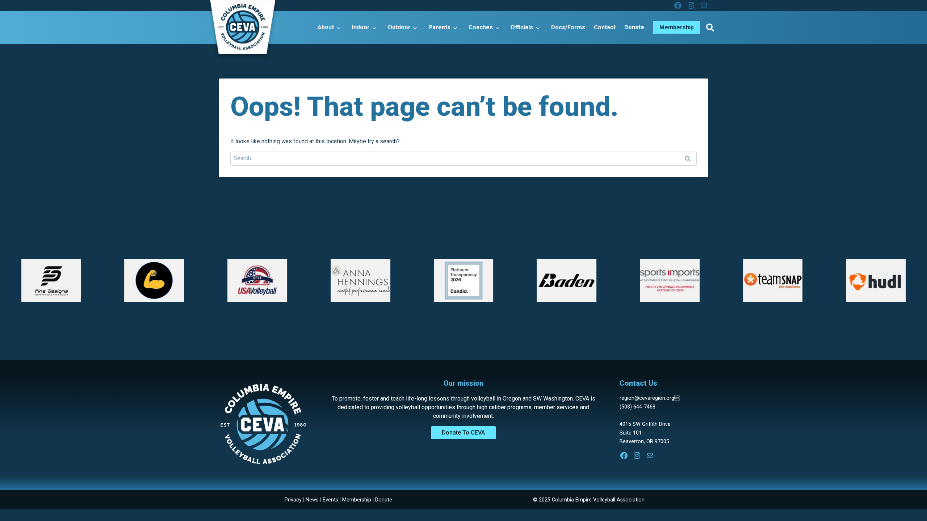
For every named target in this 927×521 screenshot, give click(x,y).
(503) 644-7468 (637, 407)
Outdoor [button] (399, 27)
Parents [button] (439, 27)
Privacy (293, 500)
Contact (605, 27)
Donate (634, 27)
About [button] (326, 27)
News (312, 500)
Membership (356, 500)
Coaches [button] (481, 27)
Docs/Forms (568, 27)
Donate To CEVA (463, 432)
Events (330, 500)
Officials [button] (522, 27)
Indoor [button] (361, 27)
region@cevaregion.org (649, 398)
